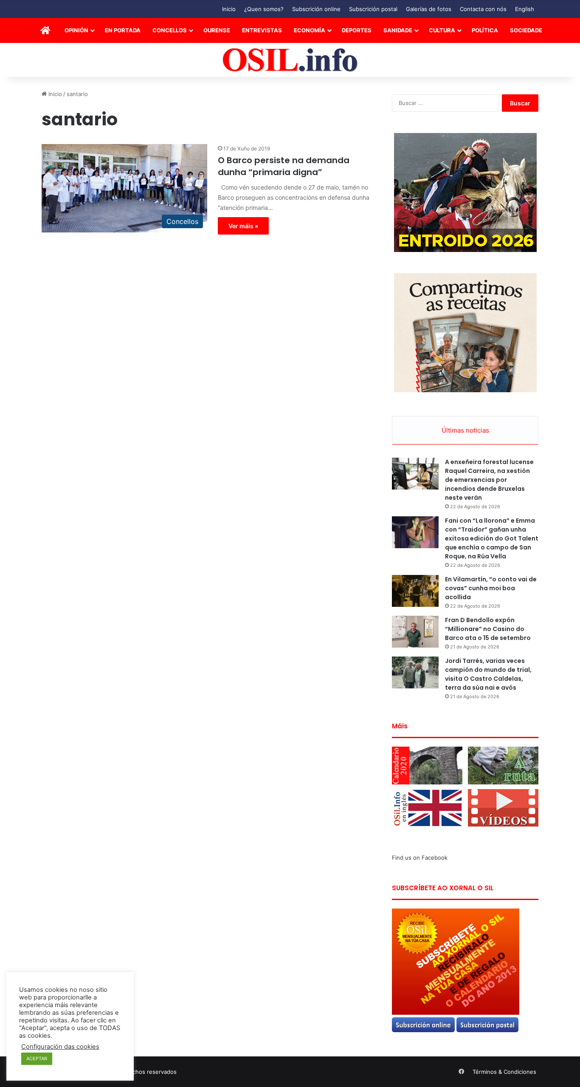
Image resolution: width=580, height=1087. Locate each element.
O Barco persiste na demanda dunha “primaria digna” (283, 166)
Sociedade (526, 30)
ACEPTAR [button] (36, 1059)
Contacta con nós (483, 9)
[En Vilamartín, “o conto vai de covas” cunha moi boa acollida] (415, 591)
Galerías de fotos (428, 9)
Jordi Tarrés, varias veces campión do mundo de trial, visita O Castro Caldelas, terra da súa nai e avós (488, 674)
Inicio (229, 9)
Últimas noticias (465, 430)
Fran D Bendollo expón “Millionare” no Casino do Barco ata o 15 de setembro (488, 629)
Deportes (357, 30)
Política (485, 30)
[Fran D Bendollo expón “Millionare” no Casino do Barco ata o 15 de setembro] (415, 632)
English (524, 9)
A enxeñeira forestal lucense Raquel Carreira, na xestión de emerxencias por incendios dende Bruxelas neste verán (489, 480)
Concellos (169, 30)
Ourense (216, 30)
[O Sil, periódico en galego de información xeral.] (290, 60)
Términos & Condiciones (504, 1071)
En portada (123, 30)
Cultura (442, 30)
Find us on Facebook (420, 857)
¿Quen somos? (264, 9)
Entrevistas (262, 30)
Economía (309, 30)
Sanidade (397, 30)
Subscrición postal (373, 9)
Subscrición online (316, 9)
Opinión (76, 30)
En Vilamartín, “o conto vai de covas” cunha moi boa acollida (491, 588)
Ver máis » (243, 225)
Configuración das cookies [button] (60, 1046)
